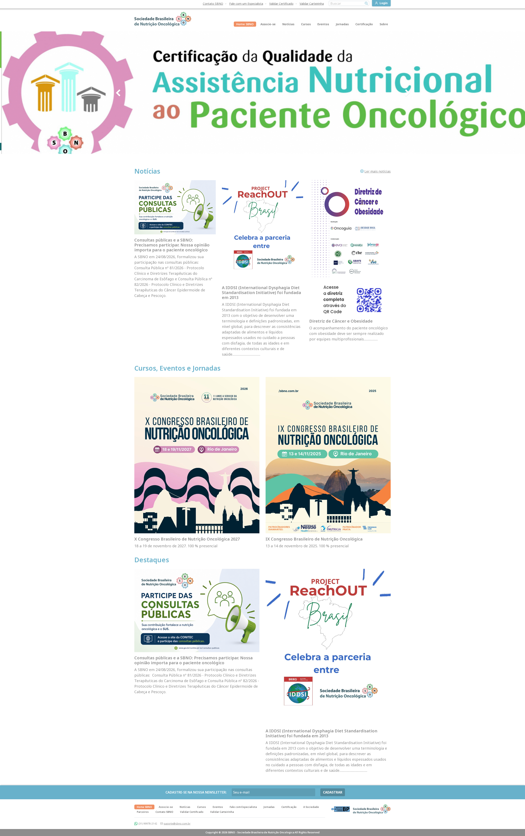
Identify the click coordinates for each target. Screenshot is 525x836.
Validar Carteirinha (312, 4)
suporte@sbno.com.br (177, 823)
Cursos (306, 24)
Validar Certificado (281, 4)
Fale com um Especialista (246, 4)
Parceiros (143, 812)
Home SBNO (245, 24)
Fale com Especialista (243, 807)
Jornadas (342, 24)
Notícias (288, 24)
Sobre (384, 24)
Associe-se (268, 24)
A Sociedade (311, 807)
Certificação (364, 24)
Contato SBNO (213, 4)
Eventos (323, 24)
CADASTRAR (332, 792)
